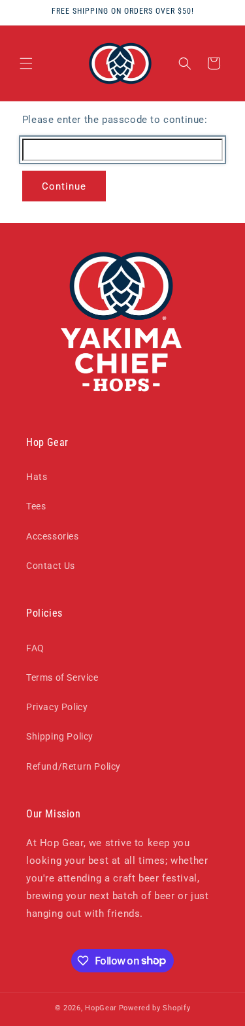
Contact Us (50, 565)
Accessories (52, 536)
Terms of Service (62, 677)
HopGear (101, 1008)
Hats (36, 476)
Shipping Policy (59, 736)
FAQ (35, 648)
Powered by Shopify (155, 1008)
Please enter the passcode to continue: (115, 120)
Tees (36, 506)
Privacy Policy (57, 707)
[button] (26, 63)
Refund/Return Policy (73, 766)
